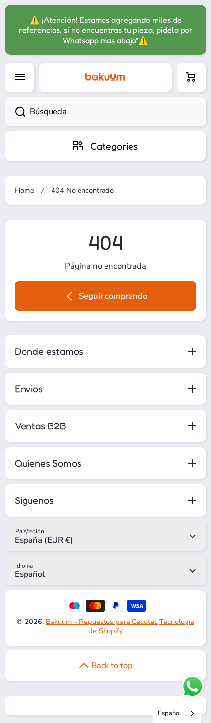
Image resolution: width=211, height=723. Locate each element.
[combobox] (105, 111)
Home (24, 190)
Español (169, 713)
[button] (191, 77)
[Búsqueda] (15, 111)
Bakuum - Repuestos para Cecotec (102, 621)
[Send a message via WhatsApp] (192, 686)
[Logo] (105, 77)
